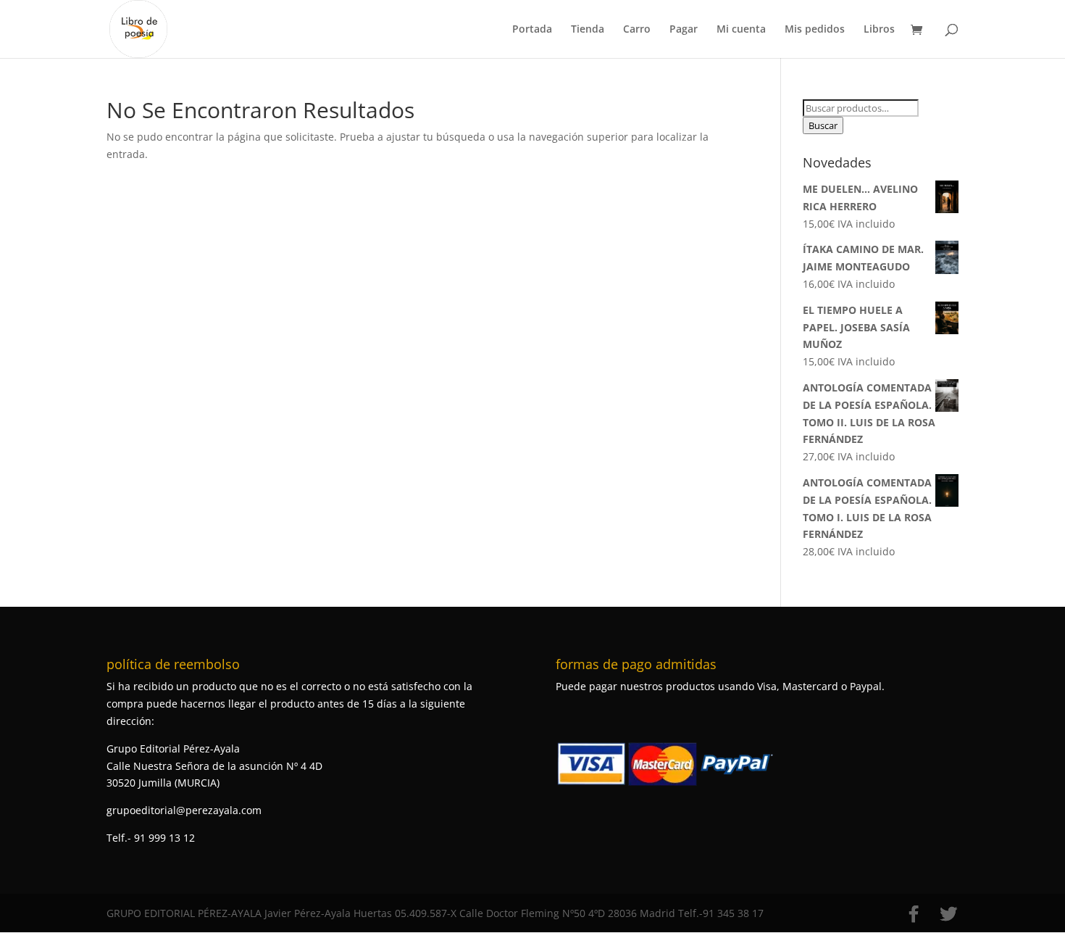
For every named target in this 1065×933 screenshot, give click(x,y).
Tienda (587, 30)
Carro (637, 30)
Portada (532, 30)
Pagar (683, 30)
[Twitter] (948, 914)
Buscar (823, 125)
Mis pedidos (815, 30)
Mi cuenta (741, 30)
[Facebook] (913, 914)
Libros (879, 30)
